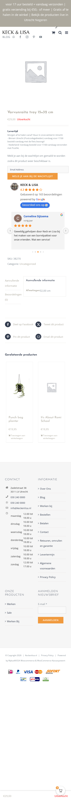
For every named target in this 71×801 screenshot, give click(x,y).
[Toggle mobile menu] (67, 32)
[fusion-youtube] (40, 37)
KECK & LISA (29, 185)
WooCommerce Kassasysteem (51, 660)
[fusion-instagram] (27, 37)
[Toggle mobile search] (60, 32)
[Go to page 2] (35, 252)
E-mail (42, 604)
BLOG (5, 37)
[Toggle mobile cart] (53, 32)
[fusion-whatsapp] (14, 37)
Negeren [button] (41, 20)
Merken (11, 604)
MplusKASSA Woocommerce (21, 660)
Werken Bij (13, 621)
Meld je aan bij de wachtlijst (32, 176)
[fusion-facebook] (20, 37)
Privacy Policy (48, 577)
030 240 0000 (18, 497)
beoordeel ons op (33, 205)
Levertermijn (47, 554)
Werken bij (46, 506)
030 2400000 (64, 27)
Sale (9, 612)
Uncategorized (27, 263)
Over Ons (45, 488)
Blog (42, 497)
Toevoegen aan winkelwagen (18, 437)
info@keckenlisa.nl (21, 508)
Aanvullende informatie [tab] (12, 283)
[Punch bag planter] (19, 387)
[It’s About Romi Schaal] (51, 387)
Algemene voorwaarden (47, 566)
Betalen (44, 523)
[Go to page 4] (40, 252)
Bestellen (45, 514)
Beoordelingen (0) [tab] (13, 297)
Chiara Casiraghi (34, 216)
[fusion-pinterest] (34, 37)
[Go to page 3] (38, 252)
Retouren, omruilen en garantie (51, 543)
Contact (44, 532)
